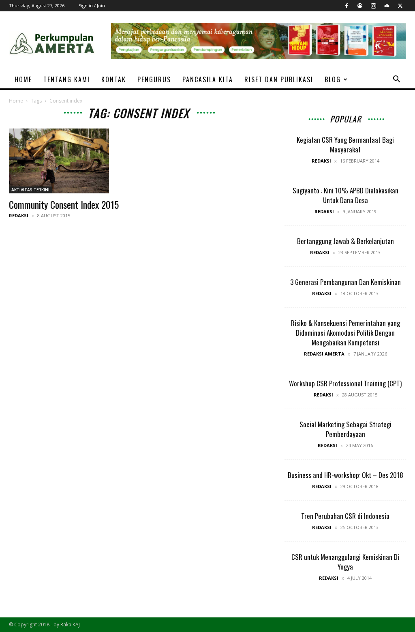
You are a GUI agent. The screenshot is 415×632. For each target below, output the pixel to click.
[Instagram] (373, 5)
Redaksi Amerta (324, 354)
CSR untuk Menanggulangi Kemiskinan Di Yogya (345, 562)
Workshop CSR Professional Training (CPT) (345, 383)
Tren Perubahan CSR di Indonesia (345, 516)
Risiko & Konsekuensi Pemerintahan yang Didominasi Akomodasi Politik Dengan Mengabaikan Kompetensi (345, 332)
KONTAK (113, 79)
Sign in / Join (92, 5)
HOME (23, 79)
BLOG (333, 79)
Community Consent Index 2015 (64, 204)
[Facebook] (346, 5)
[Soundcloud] (387, 5)
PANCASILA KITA (207, 79)
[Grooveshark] (360, 5)
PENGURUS (154, 79)
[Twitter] (400, 5)
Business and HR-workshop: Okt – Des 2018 (345, 475)
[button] (396, 80)
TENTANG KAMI (66, 79)
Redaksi (18, 215)
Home (16, 100)
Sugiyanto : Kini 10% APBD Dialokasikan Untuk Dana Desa (345, 195)
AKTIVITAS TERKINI (30, 190)
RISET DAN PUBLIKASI (278, 79)
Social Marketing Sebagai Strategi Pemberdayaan (345, 429)
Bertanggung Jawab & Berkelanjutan (345, 241)
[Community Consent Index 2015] (69, 161)
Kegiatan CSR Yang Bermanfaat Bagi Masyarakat (345, 144)
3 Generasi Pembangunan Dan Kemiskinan (345, 282)
